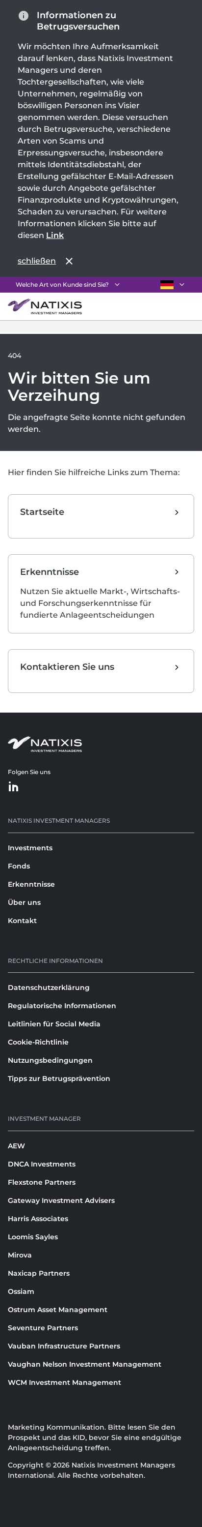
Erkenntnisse (31, 884)
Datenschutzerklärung (49, 987)
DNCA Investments (42, 1164)
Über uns (24, 902)
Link (55, 235)
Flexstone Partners (42, 1182)
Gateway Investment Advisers (61, 1200)
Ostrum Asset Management (57, 1309)
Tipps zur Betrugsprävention (59, 1078)
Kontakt (22, 920)
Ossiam (21, 1291)
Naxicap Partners (39, 1273)
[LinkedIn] (14, 787)
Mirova (20, 1255)
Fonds (19, 866)
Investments (30, 847)
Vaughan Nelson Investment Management (84, 1364)
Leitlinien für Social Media (54, 1023)
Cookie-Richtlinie (38, 1042)
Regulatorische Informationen (62, 1005)
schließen (37, 261)
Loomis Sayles (33, 1236)
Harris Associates (38, 1218)
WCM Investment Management (64, 1382)
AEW (16, 1145)
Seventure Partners (43, 1327)
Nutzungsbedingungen (50, 1060)
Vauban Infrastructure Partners (64, 1346)
